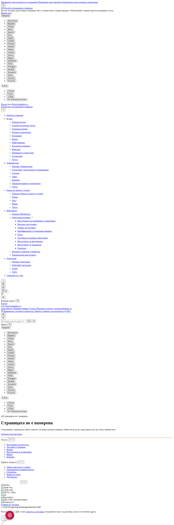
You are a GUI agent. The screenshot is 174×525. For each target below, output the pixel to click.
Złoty (10, 97)
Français (11, 44)
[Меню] (3, 284)
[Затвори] (2, 523)
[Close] (3, 317)
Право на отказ (14, 474)
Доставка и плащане (16, 447)
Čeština (11, 26)
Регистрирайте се (20, 104)
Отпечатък (11, 472)
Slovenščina (12, 21)
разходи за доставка (35, 512)
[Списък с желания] (2, 294)
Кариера (10, 457)
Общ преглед (7, 308)
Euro (10, 94)
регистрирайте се (13, 306)
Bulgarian (11, 24)
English (10, 38)
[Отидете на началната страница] (17, 8)
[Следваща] (3, 281)
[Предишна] (3, 109)
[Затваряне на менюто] (17, 300)
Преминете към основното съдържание (19, 2)
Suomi (10, 75)
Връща (10, 449)
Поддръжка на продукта (18, 445)
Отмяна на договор (10, 504)
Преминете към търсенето (50, 2)
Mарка (10, 454)
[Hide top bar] (3, 5)
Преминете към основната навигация (80, 2)
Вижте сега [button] (6, 13)
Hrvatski (11, 47)
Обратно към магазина (11, 434)
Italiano (10, 49)
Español (11, 41)
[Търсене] (4, 291)
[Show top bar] (3, 314)
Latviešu (11, 52)
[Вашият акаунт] (3, 297)
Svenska (11, 78)
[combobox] (13, 321)
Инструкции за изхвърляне (19, 452)
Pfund (11, 91)
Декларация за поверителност (20, 469)
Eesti (10, 35)
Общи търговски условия (18, 467)
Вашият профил (21, 308)
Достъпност (12, 477)
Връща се (67, 308)
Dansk (10, 29)
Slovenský (12, 72)
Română (11, 69)
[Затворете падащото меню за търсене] (34, 321)
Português (12, 67)
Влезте (4, 104)
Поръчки (41, 308)
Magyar (10, 58)
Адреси (33, 308)
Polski (10, 64)
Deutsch (11, 32)
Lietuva (10, 55)
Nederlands (12, 61)
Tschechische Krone (17, 100)
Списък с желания (54, 308)
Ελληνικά (11, 81)
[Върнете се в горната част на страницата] (4, 518)
